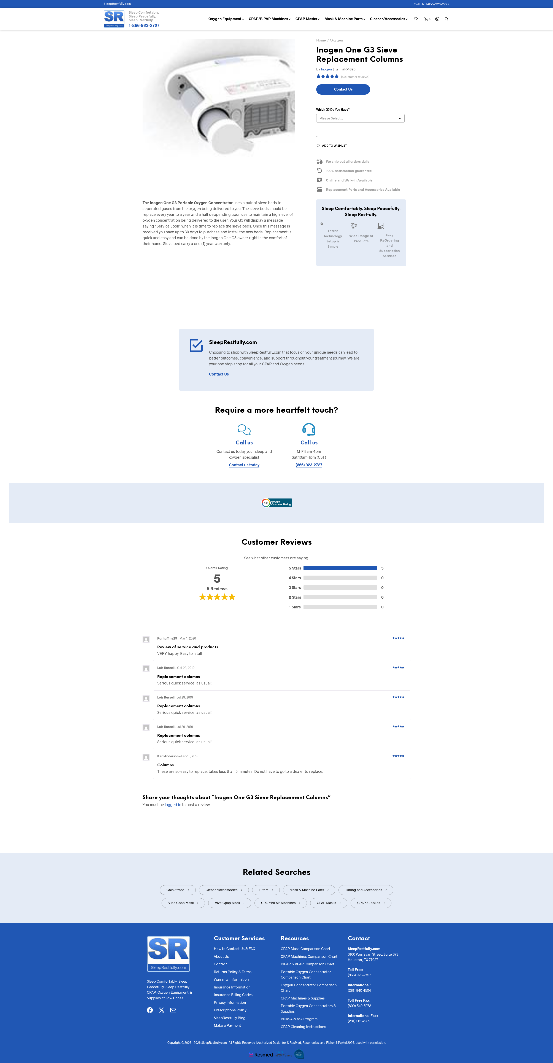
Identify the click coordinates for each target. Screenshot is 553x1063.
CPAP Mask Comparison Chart (305, 948)
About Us (221, 956)
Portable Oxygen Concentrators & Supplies (308, 1008)
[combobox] (360, 118)
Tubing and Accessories (363, 890)
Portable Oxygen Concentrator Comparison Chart (306, 974)
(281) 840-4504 (359, 990)
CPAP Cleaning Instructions (303, 1026)
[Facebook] (150, 1010)
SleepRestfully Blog (229, 1017)
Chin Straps (175, 890)
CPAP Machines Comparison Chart (309, 956)
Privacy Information (230, 1002)
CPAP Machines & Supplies (303, 998)
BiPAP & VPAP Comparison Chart (307, 964)
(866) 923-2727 (309, 464)
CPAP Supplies (368, 903)
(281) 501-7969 (359, 1021)
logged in (173, 804)
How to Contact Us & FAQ (234, 948)
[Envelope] (173, 1010)
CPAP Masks (306, 18)
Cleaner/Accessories (387, 18)
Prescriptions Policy (230, 1010)
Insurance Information (232, 987)
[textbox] (360, 118)
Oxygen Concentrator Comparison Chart (309, 988)
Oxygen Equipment (224, 18)
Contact (220, 964)
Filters (264, 890)
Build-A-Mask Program (299, 1019)
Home (321, 40)
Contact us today (244, 464)
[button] (417, 19)
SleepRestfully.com (117, 4)
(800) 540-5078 (359, 1005)
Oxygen (336, 40)
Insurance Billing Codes (233, 994)
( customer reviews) (355, 77)
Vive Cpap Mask (227, 903)
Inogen (326, 69)
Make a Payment (227, 1025)
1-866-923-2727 (144, 25)
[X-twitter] (162, 1010)
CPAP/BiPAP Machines (268, 18)
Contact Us (343, 89)
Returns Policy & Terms (232, 971)
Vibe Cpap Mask (181, 903)
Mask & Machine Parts (343, 18)
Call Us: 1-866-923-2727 (431, 4)
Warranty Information (231, 979)
